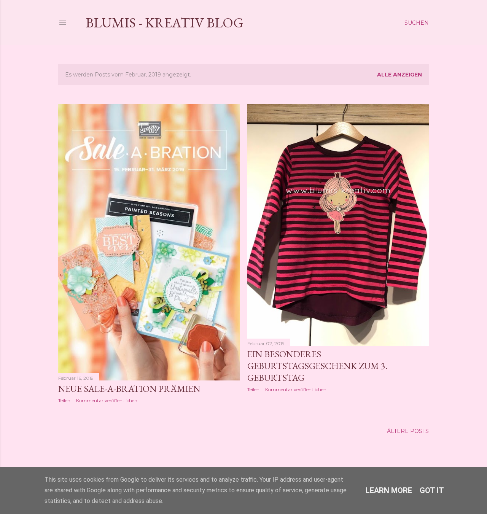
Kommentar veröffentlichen (106, 400)
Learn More (389, 490)
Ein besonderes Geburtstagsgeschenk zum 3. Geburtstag (317, 366)
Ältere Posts (408, 431)
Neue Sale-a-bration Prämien (129, 389)
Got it (432, 490)
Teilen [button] (64, 400)
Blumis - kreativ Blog (165, 23)
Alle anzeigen (399, 74)
